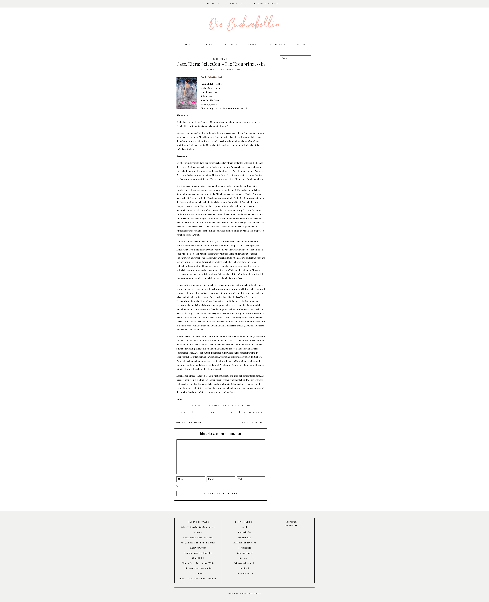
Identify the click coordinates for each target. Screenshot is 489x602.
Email (232, 412)
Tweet (215, 412)
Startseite (188, 45)
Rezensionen (277, 45)
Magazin (253, 45)
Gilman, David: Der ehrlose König (198, 563)
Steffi (211, 70)
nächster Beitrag (253, 422)
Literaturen (244, 558)
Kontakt (302, 45)
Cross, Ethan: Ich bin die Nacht (198, 537)
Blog (209, 45)
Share (184, 412)
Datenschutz (291, 525)
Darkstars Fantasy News (244, 542)
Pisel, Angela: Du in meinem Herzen (198, 542)
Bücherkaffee (244, 532)
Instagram (213, 4)
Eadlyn (216, 406)
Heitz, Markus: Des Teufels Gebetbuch (197, 578)
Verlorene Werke (244, 573)
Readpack (244, 568)
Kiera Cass (230, 406)
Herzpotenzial (244, 547)
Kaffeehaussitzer (244, 552)
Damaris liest (244, 537)
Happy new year (198, 547)
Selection (244, 406)
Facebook (236, 4)
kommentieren (253, 412)
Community (230, 45)
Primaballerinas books (244, 563)
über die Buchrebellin (268, 4)
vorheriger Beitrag (188, 422)
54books (244, 527)
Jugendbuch (221, 59)
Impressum (291, 521)
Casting (206, 406)
